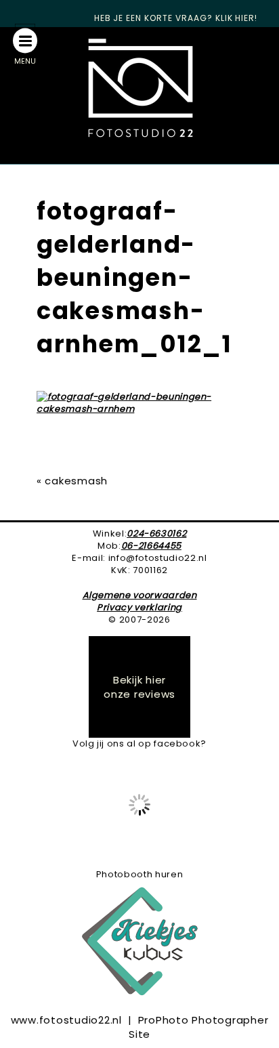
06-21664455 (151, 545)
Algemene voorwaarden (140, 595)
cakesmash (76, 481)
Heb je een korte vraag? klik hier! (176, 18)
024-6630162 (156, 533)
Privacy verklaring (139, 607)
